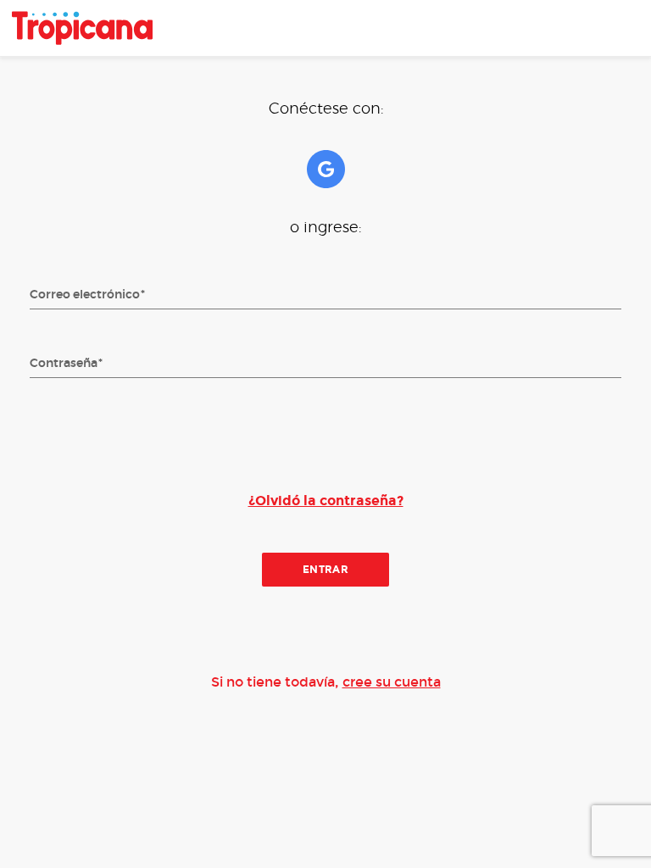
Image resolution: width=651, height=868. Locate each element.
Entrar (326, 570)
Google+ (326, 169)
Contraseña (63, 364)
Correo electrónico (85, 295)
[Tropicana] (82, 28)
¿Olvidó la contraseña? (325, 500)
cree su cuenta (391, 682)
